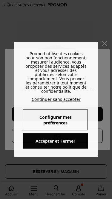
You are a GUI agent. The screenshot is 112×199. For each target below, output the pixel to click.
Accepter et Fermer (55, 141)
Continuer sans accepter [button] (56, 99)
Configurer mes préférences (55, 120)
